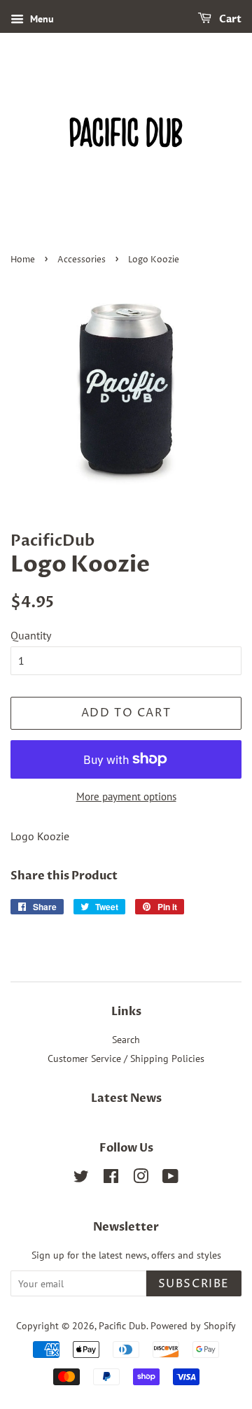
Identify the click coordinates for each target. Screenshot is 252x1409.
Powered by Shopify (193, 1325)
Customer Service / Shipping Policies (126, 1058)
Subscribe (194, 1283)
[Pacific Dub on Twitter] (81, 1179)
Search (126, 1039)
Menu (40, 19)
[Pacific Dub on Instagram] (140, 1179)
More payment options (126, 796)
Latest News (126, 1098)
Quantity (30, 635)
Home (22, 260)
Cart (229, 19)
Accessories (81, 260)
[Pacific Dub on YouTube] (170, 1179)
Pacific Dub (122, 1325)
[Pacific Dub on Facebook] (111, 1179)
